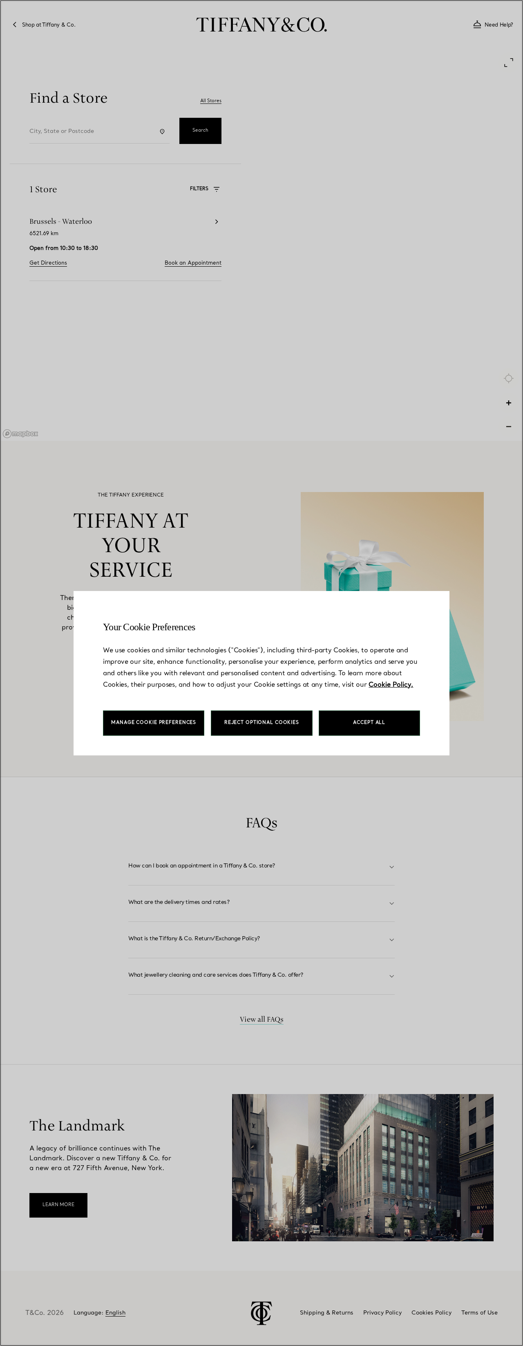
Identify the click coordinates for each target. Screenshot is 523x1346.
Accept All (369, 723)
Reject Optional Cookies (261, 723)
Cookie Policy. (391, 685)
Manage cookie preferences (153, 723)
